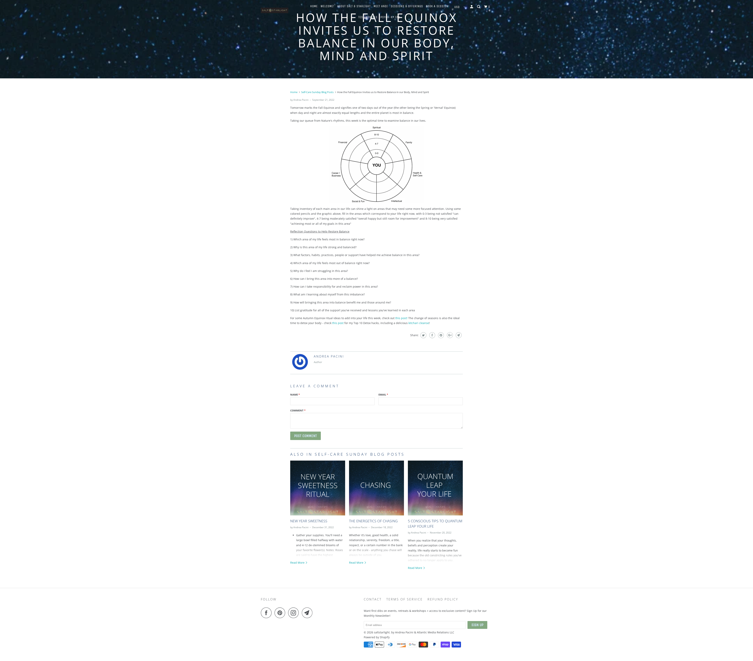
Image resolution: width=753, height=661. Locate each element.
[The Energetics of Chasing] (376, 488)
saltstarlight (382, 632)
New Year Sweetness (308, 521)
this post (338, 323)
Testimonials (367, 17)
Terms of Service (404, 599)
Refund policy (442, 599)
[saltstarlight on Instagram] (294, 612)
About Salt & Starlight (354, 6)
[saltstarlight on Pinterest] (281, 612)
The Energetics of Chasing (373, 521)
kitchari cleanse (418, 323)
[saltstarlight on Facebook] (267, 612)
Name (295, 394)
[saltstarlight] (281, 11)
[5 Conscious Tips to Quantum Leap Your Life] (435, 488)
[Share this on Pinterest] (440, 335)
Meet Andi (381, 6)
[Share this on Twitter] (422, 335)
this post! (401, 318)
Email (383, 394)
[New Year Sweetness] (317, 488)
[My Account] (472, 7)
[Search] (479, 7)
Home (314, 6)
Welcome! (327, 6)
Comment (298, 410)
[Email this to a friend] (458, 335)
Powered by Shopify (377, 637)
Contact (373, 599)
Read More (297, 562)
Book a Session (437, 6)
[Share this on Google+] (449, 335)
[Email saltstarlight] (308, 612)
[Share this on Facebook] (431, 335)
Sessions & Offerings (407, 6)
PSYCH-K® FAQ (390, 17)
